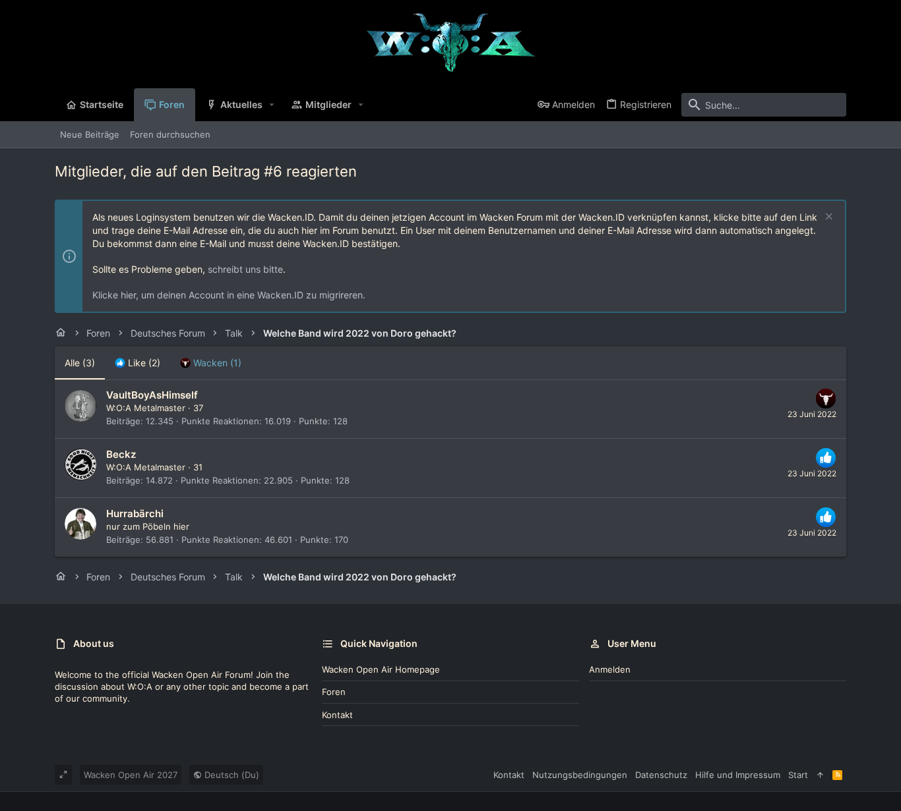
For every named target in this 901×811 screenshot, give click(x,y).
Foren (334, 691)
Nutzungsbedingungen (579, 774)
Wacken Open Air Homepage (381, 669)
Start (798, 774)
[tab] (137, 363)
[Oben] (820, 775)
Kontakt (337, 715)
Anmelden (610, 669)
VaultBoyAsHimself (152, 395)
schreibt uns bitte (245, 269)
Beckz (121, 454)
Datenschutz (661, 774)
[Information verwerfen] (827, 218)
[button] (272, 105)
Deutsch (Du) (230, 774)
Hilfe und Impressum (737, 774)
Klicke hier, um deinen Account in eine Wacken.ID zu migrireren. (228, 294)
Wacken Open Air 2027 (130, 774)
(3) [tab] (80, 362)
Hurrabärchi (135, 513)
